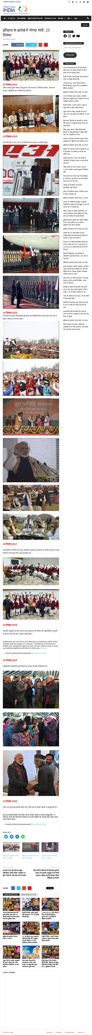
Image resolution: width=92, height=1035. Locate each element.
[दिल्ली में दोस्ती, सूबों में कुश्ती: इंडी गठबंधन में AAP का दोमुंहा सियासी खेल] (31, 904)
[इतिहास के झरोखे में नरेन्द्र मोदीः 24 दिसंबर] (50, 847)
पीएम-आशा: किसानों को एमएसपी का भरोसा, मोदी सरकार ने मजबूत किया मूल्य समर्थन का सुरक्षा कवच (29, 963)
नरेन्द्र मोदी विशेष (21, 18)
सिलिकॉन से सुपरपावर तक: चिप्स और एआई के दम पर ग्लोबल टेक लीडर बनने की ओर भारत (75, 304)
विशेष (69, 18)
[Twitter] (84, 2)
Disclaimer (58, 1032)
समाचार (19, 26)
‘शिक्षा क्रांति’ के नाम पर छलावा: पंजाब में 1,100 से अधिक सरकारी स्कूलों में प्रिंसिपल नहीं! (75, 169)
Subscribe (70, 55)
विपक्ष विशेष (60, 18)
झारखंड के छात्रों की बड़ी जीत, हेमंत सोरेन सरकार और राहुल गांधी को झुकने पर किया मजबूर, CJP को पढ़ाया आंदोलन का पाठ (75, 289)
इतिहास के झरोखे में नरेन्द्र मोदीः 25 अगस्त (10, 937)
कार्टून (75, 18)
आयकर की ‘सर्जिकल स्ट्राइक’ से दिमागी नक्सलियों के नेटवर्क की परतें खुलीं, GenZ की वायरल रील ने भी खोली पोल (76, 204)
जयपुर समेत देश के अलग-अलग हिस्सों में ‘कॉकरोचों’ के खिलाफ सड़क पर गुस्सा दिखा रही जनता (75, 160)
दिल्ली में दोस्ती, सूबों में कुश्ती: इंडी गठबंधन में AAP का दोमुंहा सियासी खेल (30, 914)
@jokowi (43, 648)
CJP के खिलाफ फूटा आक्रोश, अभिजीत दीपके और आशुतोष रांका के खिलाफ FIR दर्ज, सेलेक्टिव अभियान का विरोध (30, 939)
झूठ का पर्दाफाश (45, 934)
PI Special (11, 18)
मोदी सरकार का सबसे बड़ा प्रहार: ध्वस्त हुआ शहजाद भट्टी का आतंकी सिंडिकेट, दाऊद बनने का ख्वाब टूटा (75, 280)
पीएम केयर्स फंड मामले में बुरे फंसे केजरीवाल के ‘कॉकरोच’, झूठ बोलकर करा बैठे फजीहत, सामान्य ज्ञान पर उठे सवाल (75, 178)
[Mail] (76, 2)
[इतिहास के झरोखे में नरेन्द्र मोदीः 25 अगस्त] (11, 928)
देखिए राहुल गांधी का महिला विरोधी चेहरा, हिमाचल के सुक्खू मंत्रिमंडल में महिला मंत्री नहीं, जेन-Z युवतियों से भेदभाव (50, 963)
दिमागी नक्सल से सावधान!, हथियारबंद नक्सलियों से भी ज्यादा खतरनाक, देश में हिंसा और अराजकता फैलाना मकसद (75, 326)
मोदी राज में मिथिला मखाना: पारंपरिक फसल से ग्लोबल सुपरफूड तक (75, 193)
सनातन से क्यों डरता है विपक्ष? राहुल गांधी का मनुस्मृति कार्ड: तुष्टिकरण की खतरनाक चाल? (75, 140)
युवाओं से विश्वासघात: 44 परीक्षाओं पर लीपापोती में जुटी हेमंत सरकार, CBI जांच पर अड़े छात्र (75, 255)
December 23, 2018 (38, 653)
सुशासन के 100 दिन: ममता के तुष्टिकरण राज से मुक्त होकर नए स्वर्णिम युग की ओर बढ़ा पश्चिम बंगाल (76, 151)
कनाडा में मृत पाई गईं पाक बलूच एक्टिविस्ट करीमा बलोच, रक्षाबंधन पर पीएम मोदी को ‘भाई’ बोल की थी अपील (14, 872)
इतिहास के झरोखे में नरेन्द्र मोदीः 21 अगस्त (75, 198)
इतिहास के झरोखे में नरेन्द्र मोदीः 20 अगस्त (75, 229)
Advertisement (70, 1032)
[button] (87, 18)
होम (5, 18)
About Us (50, 1032)
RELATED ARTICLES (11, 894)
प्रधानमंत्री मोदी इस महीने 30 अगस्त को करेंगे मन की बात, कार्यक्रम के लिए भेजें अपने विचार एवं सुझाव (76, 313)
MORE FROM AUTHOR (28, 894)
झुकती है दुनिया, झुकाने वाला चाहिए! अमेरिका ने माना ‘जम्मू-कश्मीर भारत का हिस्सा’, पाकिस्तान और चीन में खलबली (75, 222)
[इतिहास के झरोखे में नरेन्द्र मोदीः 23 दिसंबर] (11, 847)
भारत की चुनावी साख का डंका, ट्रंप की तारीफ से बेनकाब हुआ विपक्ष (76, 297)
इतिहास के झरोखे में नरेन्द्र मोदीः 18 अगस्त (75, 320)
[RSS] (80, 2)
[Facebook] (69, 2)
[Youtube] (87, 2)
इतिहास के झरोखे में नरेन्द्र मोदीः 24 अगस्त (75, 145)
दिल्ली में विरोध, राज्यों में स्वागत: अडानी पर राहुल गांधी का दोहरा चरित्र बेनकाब (50, 938)
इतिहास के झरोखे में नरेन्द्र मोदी (35, 18)
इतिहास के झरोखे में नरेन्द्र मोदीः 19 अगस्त (75, 262)
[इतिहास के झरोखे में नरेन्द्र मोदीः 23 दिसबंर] (30, 847)
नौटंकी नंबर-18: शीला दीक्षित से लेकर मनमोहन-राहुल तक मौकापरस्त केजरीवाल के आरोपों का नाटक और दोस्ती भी (75, 235)
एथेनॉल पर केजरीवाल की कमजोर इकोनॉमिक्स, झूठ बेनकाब (72, 186)
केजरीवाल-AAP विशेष (27, 910)
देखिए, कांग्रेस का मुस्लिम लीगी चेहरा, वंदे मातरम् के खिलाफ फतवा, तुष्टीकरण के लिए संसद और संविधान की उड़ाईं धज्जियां (75, 213)
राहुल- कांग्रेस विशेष (7, 958)
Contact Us (80, 1032)
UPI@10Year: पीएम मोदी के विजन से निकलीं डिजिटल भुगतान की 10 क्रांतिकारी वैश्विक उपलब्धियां (50, 915)
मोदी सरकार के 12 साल (50, 18)
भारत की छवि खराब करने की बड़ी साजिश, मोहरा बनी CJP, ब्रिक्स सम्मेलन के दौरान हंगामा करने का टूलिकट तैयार (11, 915)
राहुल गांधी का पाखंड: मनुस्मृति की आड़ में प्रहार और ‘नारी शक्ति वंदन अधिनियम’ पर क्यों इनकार (11, 963)
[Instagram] (72, 2)
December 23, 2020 (38, 824)
